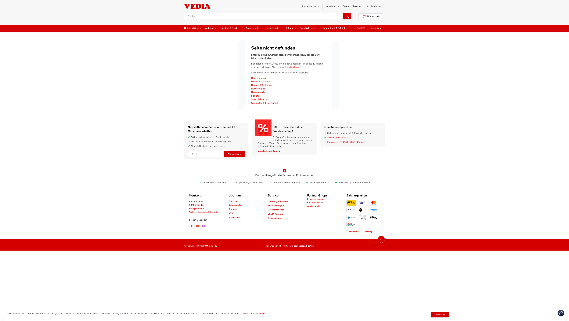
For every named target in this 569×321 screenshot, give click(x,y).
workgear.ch (313, 206)
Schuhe (255, 95)
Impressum (234, 217)
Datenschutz (234, 205)
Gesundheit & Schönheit (264, 102)
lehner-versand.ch (316, 199)
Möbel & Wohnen (260, 81)
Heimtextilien (258, 77)
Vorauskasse (353, 231)
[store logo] (197, 6)
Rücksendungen (276, 205)
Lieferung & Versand (278, 201)
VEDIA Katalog (275, 214)
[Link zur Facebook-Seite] (192, 226)
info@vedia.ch (196, 208)
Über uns (232, 201)
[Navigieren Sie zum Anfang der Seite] (381, 239)
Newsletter (331, 6)
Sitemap (232, 209)
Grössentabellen (276, 209)
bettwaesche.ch (315, 202)
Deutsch (347, 6)
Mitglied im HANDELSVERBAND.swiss (345, 142)
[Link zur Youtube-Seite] (198, 226)
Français (357, 6)
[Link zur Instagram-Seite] (203, 226)
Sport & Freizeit (259, 99)
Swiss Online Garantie (337, 137)
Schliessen (439, 314)
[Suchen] (347, 16)
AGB (230, 213)
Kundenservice (309, 6)
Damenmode (258, 88)
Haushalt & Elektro (261, 85)
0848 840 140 (196, 205)
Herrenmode (258, 92)
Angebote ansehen (267, 151)
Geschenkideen (275, 218)
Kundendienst (292, 67)
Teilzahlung (367, 231)
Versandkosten (306, 245)
